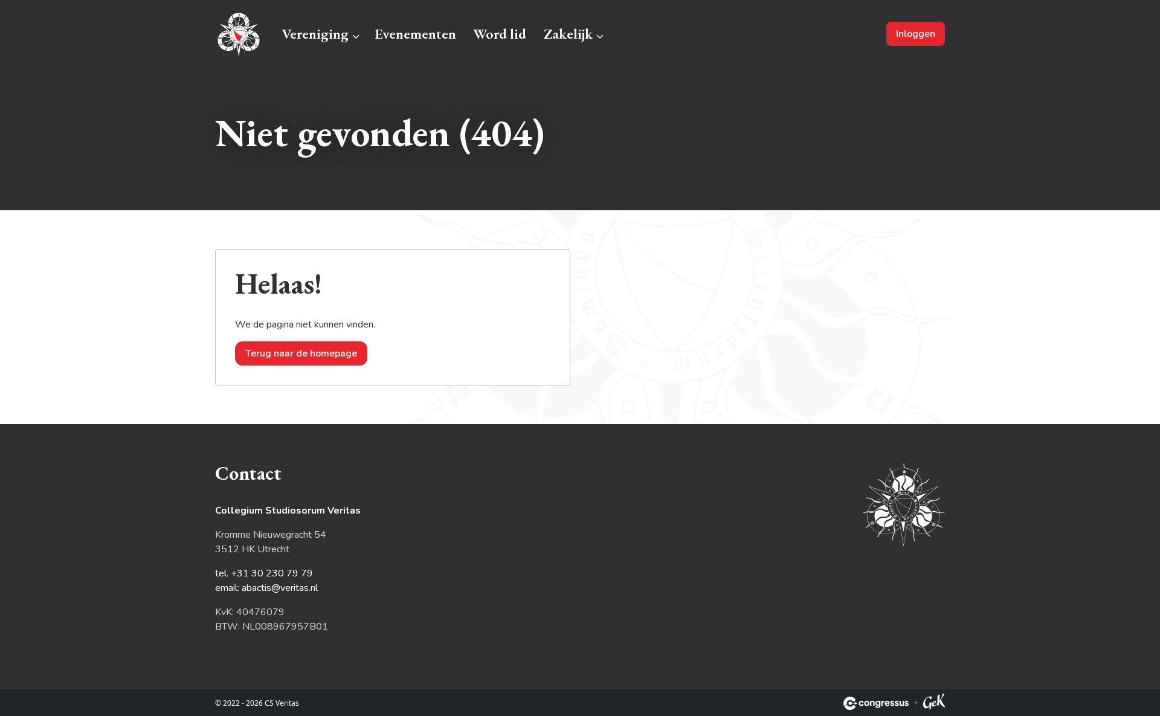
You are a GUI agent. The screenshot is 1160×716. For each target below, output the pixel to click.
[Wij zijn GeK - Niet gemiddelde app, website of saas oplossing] (934, 703)
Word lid (499, 33)
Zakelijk (568, 33)
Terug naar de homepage (301, 353)
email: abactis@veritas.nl (266, 588)
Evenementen (415, 33)
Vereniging (315, 33)
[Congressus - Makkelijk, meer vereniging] (876, 703)
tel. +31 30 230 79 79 (264, 573)
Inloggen (915, 33)
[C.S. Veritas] (239, 34)
